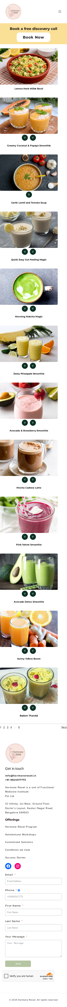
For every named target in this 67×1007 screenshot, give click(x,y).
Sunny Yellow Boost (28, 658)
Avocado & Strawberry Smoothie (29, 430)
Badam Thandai (29, 715)
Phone (9, 890)
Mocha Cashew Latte (28, 487)
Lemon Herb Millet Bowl (29, 88)
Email (9, 874)
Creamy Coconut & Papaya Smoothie (29, 145)
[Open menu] (60, 11)
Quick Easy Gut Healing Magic (29, 259)
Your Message (15, 936)
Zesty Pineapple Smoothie (28, 373)
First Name (13, 905)
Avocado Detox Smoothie (29, 601)
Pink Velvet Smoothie (29, 544)
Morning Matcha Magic (28, 316)
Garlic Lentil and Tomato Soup (29, 202)
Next (64, 727)
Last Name (12, 921)
